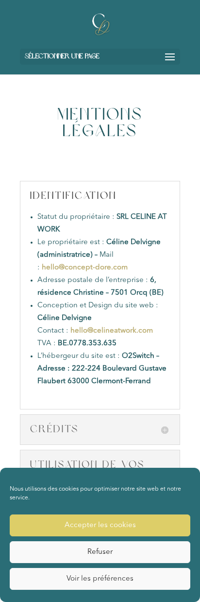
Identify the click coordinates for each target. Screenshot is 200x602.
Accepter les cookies (100, 525)
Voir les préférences (100, 579)
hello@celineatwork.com (112, 331)
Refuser (100, 552)
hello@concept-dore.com (86, 267)
